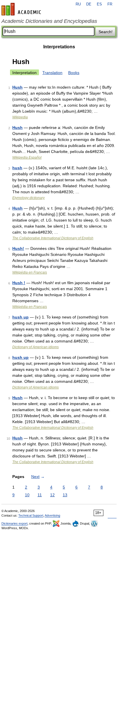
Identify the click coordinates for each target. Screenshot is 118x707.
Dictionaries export (14, 523)
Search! (106, 31)
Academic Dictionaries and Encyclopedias (49, 21)
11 (40, 495)
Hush (17, 87)
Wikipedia (20, 117)
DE (88, 4)
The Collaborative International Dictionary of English (52, 238)
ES (99, 4)
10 (27, 495)
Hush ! (18, 282)
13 (65, 495)
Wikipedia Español (27, 158)
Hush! (18, 248)
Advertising (52, 515)
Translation (52, 72)
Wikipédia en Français (29, 272)
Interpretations (59, 46)
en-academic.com (22, 9)
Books (73, 72)
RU (78, 4)
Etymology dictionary (28, 198)
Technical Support (30, 515)
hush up (20, 317)
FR (109, 4)
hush (17, 168)
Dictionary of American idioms (35, 347)
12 (52, 495)
